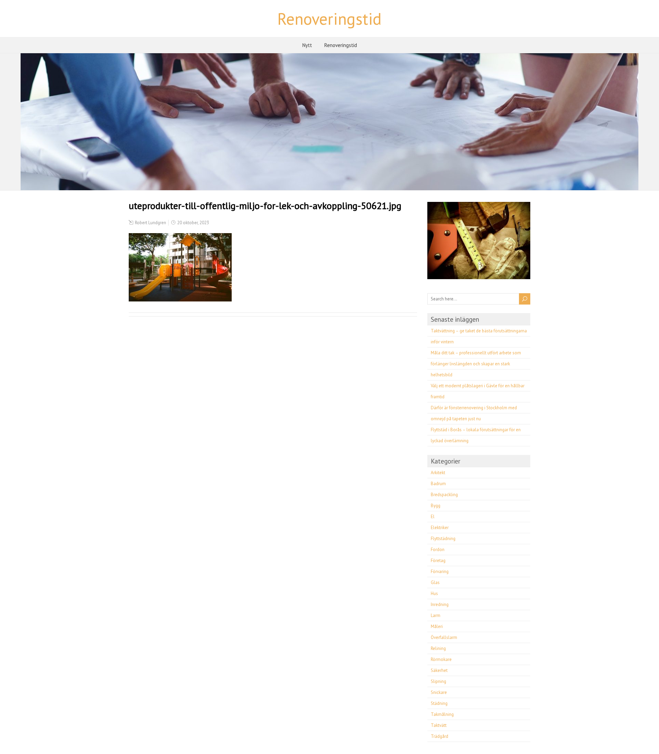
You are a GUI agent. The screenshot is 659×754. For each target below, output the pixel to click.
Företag (438, 560)
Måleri (437, 626)
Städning (439, 703)
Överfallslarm (444, 637)
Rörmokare (441, 659)
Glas (435, 582)
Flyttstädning (443, 538)
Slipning (438, 681)
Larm (435, 615)
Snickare (439, 692)
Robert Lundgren (150, 223)
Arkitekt (438, 473)
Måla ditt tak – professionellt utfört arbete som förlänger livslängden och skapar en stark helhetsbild (476, 364)
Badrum (438, 484)
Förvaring (440, 571)
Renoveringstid (329, 18)
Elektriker (440, 527)
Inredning (440, 604)
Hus (434, 593)
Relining (438, 648)
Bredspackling (444, 495)
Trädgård (439, 736)
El (433, 516)
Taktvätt (439, 725)
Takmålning (442, 714)
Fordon (437, 549)
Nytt (307, 45)
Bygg (435, 506)
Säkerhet (439, 670)
